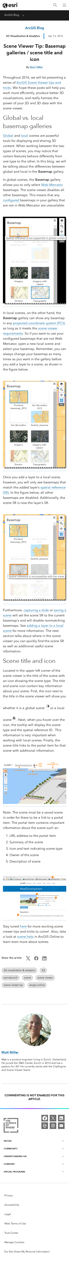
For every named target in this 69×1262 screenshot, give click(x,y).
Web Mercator (52, 185)
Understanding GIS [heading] (15, 1156)
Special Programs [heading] (14, 1171)
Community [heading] (10, 1148)
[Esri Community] (44, 1125)
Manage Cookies (14, 1242)
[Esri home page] (10, 5)
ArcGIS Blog (11, 15)
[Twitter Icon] (28, 959)
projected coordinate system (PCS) (39, 323)
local (24, 136)
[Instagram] (53, 1125)
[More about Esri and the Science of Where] (11, 1126)
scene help (25, 937)
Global (8, 136)
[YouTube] (61, 1125)
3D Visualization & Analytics (23, 36)
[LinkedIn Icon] (44, 959)
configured (11, 200)
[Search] (55, 5)
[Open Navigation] (64, 5)
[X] (53, 1118)
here (23, 926)
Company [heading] (9, 1164)
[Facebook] (44, 1118)
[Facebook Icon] (36, 959)
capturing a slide (36, 610)
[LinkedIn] (61, 1118)
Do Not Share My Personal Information (27, 1251)
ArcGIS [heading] (8, 1140)
